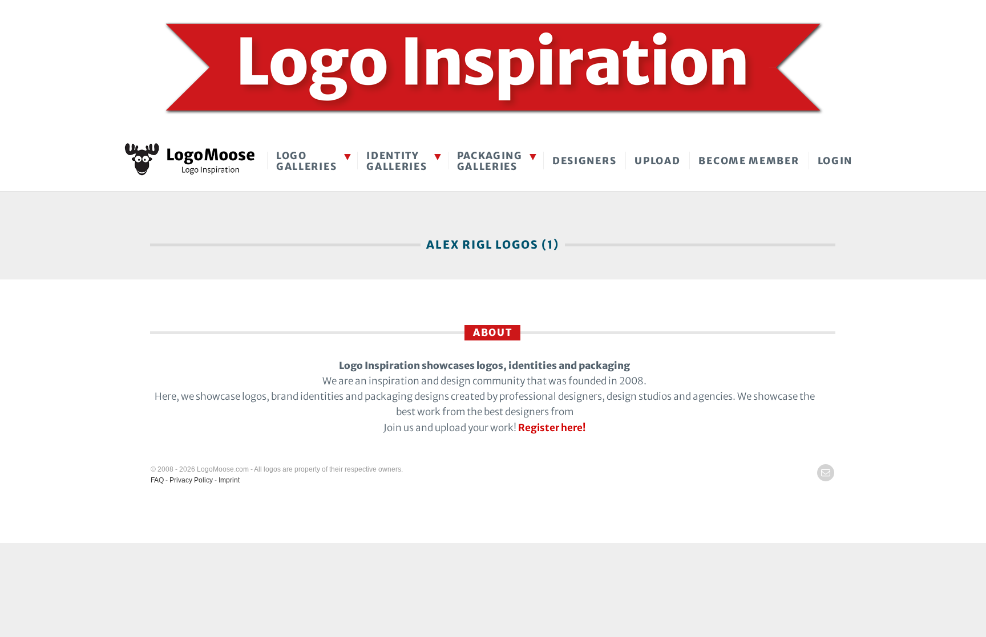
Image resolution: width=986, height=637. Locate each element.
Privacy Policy (191, 480)
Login (835, 161)
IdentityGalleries (396, 161)
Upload (657, 161)
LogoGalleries (306, 161)
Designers (584, 161)
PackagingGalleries (490, 161)
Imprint (229, 480)
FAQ (157, 480)
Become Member (748, 161)
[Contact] (825, 472)
